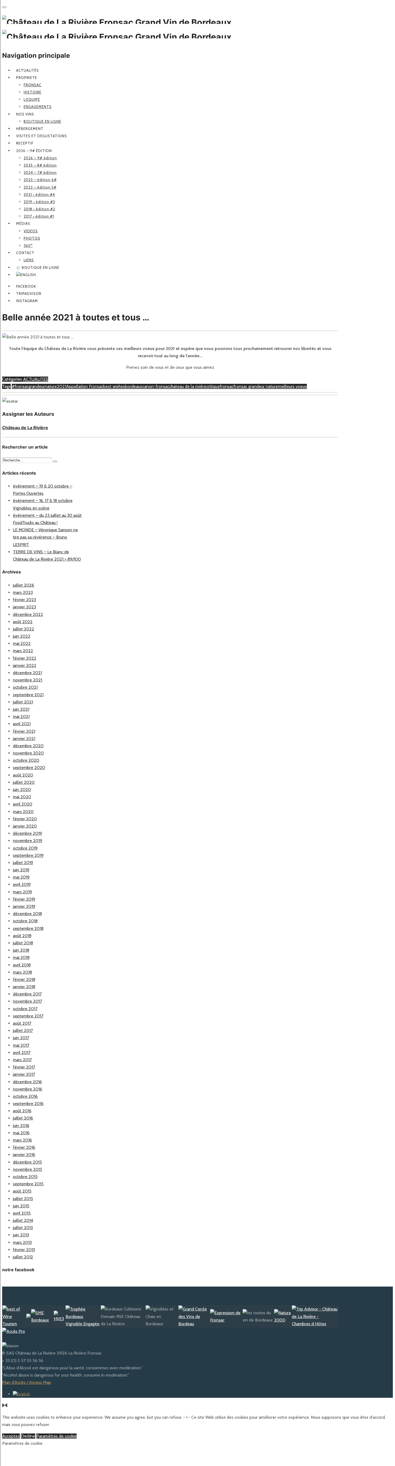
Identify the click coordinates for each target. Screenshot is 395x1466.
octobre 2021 (25, 687)
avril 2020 (22, 804)
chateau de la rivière (187, 386)
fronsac (227, 386)
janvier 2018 (24, 986)
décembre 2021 (27, 672)
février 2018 (24, 979)
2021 (61, 386)
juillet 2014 (23, 1220)
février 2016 (24, 1147)
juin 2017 (21, 1037)
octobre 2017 (25, 1008)
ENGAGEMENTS (38, 106)
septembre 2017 (28, 1016)
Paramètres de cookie (56, 1436)
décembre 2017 (27, 993)
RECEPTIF (25, 143)
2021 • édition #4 (39, 194)
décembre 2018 (27, 913)
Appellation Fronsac (84, 386)
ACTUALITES (35, 379)
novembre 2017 (27, 1001)
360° (28, 245)
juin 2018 (21, 950)
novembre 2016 (27, 1089)
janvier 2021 (24, 738)
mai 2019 (21, 877)
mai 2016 (21, 1132)
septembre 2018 (28, 928)
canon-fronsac (155, 386)
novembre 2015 (27, 1169)
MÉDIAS (23, 223)
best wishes (114, 386)
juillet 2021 (23, 702)
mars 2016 (22, 1140)
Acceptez (11, 1436)
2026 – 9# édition (34, 151)
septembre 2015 (28, 1183)
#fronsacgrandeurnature (34, 386)
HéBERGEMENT (30, 129)
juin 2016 (21, 1125)
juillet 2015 (23, 1198)
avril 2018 (22, 964)
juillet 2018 (23, 942)
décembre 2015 (27, 1162)
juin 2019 (21, 869)
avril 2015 (22, 1213)
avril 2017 (21, 1052)
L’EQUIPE (32, 99)
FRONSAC (32, 85)
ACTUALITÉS (27, 70)
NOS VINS (25, 114)
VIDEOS (31, 231)
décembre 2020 (28, 745)
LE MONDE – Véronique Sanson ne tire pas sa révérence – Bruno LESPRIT (45, 537)
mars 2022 (23, 650)
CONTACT (25, 253)
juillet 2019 (23, 862)
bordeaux (133, 386)
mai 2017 (21, 1045)
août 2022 (23, 621)
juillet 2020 (24, 782)
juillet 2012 (23, 1256)
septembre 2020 (29, 767)
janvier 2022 (24, 665)
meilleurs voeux (292, 386)
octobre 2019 (25, 848)
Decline (28, 1436)
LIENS (29, 260)
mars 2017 (22, 1059)
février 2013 (24, 1249)
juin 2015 (21, 1205)
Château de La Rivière (25, 427)
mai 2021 (21, 716)
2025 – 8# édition (40, 165)
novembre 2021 (27, 680)
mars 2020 (23, 811)
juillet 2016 (23, 1118)
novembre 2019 (27, 840)
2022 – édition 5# (40, 187)
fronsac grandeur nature (256, 386)
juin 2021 (21, 709)
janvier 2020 (25, 826)
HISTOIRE (32, 92)
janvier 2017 (24, 1074)
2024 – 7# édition (40, 172)
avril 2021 (22, 723)
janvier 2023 (24, 606)
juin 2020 (22, 789)
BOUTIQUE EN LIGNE (42, 121)
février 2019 (24, 899)
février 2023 (24, 599)
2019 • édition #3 (39, 202)
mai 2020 (22, 796)
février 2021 (24, 731)
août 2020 (23, 775)
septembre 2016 (28, 1103)
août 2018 (22, 935)
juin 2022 (21, 636)
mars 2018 (22, 972)
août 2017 (22, 1023)
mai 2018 (21, 957)
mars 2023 (23, 592)
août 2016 (22, 1110)
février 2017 (24, 1067)
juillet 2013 (23, 1227)
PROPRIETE (26, 77)
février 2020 (25, 818)
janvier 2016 (24, 1154)
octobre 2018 (25, 920)
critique (213, 386)
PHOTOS (32, 238)
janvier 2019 (24, 906)
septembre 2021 (28, 694)
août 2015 (22, 1191)
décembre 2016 (27, 1081)
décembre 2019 (27, 833)
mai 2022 (22, 643)
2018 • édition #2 (39, 209)
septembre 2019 (28, 855)
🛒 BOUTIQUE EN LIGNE (37, 267)
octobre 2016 (25, 1096)
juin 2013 (21, 1234)
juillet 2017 (23, 1030)
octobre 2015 (25, 1176)
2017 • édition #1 (39, 216)
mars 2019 (22, 891)
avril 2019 (22, 884)
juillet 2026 (23, 585)
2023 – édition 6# (40, 180)
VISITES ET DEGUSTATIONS (41, 136)
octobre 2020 (26, 760)
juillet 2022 (23, 628)
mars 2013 (22, 1242)
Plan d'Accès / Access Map (26, 1382)
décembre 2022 (28, 614)
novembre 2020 (28, 753)
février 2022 (24, 658)
